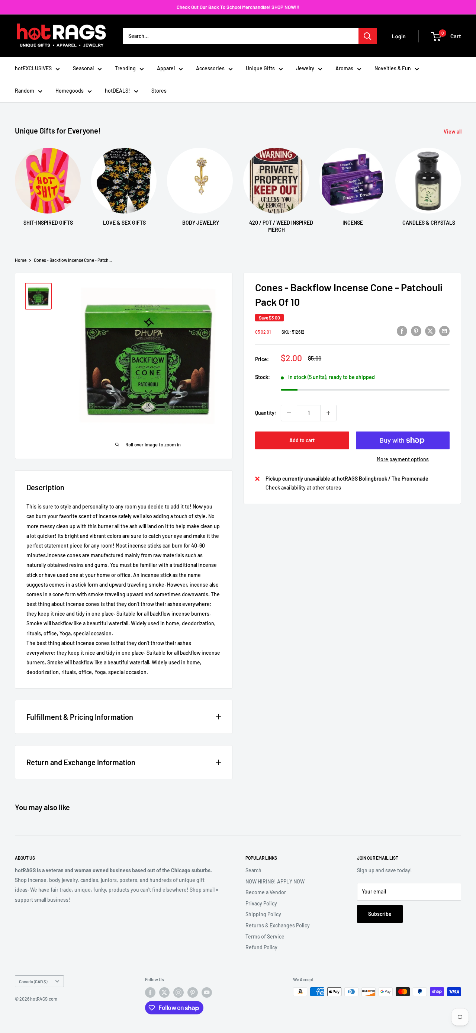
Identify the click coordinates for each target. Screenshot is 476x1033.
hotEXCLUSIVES (33, 68)
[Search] (367, 36)
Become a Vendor (265, 892)
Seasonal (83, 68)
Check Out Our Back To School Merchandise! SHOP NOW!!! (238, 7)
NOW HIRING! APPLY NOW (275, 881)
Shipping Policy (263, 914)
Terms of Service (264, 936)
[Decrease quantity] (289, 413)
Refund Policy (261, 947)
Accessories (210, 68)
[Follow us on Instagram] (178, 992)
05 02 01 (263, 331)
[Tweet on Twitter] (430, 330)
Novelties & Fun (392, 68)
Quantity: (265, 413)
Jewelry (305, 68)
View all (453, 131)
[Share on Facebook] (402, 330)
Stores (159, 90)
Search (253, 870)
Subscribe (380, 914)
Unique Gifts (260, 68)
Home (20, 260)
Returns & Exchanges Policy (277, 925)
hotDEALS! (117, 90)
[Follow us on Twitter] (164, 992)
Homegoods (69, 90)
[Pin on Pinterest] (416, 330)
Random (24, 90)
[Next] (460, 183)
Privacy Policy (261, 903)
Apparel (166, 68)
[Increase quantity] (328, 413)
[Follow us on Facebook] (150, 992)
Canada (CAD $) (33, 981)
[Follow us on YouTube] (207, 992)
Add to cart (302, 440)
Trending (125, 68)
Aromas (344, 68)
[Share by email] (444, 330)
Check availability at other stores (303, 487)
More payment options (403, 459)
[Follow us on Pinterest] (192, 992)
